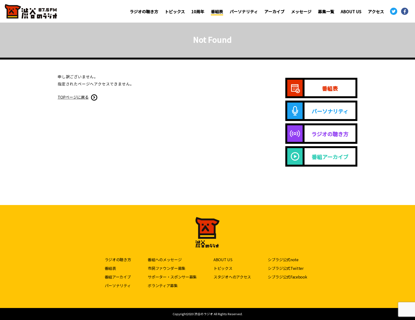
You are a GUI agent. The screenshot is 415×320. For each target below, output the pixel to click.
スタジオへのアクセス (232, 277)
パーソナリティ (244, 11)
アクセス (376, 11)
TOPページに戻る (73, 97)
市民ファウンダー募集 (166, 268)
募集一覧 (326, 11)
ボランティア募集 (162, 285)
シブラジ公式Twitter (286, 268)
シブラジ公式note (283, 259)
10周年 (197, 11)
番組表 (217, 11)
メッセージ (301, 11)
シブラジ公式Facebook (287, 277)
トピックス (175, 11)
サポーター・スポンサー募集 (172, 277)
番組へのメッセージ (165, 259)
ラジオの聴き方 (144, 11)
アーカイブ (274, 11)
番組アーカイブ (118, 277)
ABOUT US (351, 11)
